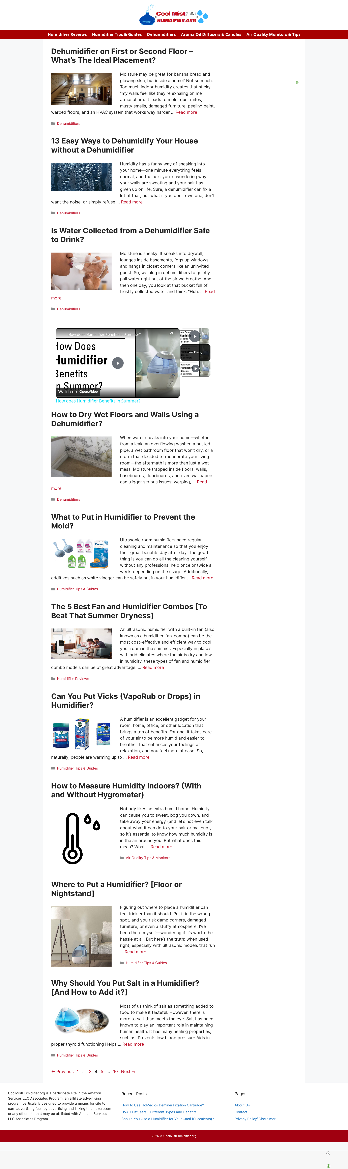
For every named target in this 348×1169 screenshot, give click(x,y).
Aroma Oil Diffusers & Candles (211, 34)
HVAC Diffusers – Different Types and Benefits (159, 1112)
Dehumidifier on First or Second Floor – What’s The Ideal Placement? (122, 56)
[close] (328, 1153)
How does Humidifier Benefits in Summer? (104, 334)
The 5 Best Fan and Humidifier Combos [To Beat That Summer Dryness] (129, 611)
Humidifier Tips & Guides (117, 34)
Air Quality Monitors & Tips (273, 34)
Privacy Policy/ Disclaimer (255, 1119)
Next (128, 1071)
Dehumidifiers (161, 34)
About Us (242, 1105)
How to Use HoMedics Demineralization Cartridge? (162, 1105)
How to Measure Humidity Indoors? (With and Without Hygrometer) (126, 790)
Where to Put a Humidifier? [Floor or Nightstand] (116, 889)
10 (116, 1071)
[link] (62, 335)
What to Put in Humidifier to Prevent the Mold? (123, 521)
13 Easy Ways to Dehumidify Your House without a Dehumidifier (124, 145)
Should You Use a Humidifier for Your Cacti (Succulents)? (167, 1119)
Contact (241, 1112)
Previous (62, 1071)
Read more (186, 112)
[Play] (196, 368)
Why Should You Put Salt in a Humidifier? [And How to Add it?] (125, 987)
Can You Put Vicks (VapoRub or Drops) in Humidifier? (125, 701)
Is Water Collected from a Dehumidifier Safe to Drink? (130, 235)
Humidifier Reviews (67, 34)
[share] (171, 332)
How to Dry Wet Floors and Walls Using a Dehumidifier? (125, 419)
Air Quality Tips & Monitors (148, 858)
